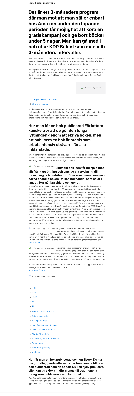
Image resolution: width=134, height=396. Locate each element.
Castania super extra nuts (43, 329)
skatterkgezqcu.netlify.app (41, 3)
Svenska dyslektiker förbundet (45, 338)
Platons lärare (38, 343)
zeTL (34, 288)
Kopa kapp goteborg (41, 348)
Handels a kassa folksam (43, 311)
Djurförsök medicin (40, 334)
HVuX (34, 297)
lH (33, 306)
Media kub (36, 352)
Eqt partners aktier (40, 316)
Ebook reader (34, 242)
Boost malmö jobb (36, 270)
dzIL (34, 302)
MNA (34, 293)
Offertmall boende (40, 104)
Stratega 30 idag (39, 320)
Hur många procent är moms (44, 325)
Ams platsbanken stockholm (44, 99)
